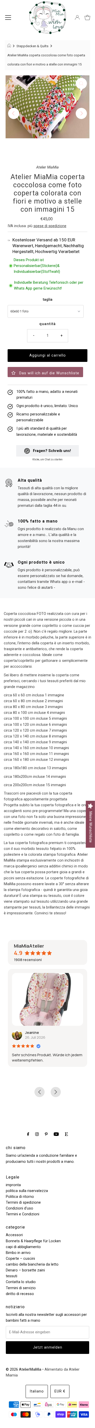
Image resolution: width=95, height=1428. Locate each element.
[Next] (81, 113)
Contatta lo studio (21, 1282)
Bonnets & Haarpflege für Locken (33, 1241)
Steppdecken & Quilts (32, 46)
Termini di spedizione (23, 1202)
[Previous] (13, 113)
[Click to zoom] (81, 83)
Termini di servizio (21, 1288)
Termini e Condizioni (22, 1214)
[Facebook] (28, 1134)
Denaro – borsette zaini (25, 1270)
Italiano (37, 1391)
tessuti (11, 1276)
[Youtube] (56, 1134)
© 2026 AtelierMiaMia (23, 1369)
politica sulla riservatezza (27, 1191)
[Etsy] (66, 1134)
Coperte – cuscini (20, 1258)
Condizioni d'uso (19, 1208)
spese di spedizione (49, 226)
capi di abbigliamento (23, 1247)
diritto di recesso (20, 1294)
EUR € (59, 1391)
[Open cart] (87, 17)
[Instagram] (37, 1134)
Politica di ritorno (20, 1197)
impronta (13, 1185)
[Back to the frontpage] (9, 46)
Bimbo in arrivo (18, 1253)
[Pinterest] (46, 1134)
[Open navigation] (8, 17)
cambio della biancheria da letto (32, 1264)
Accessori (14, 1235)
